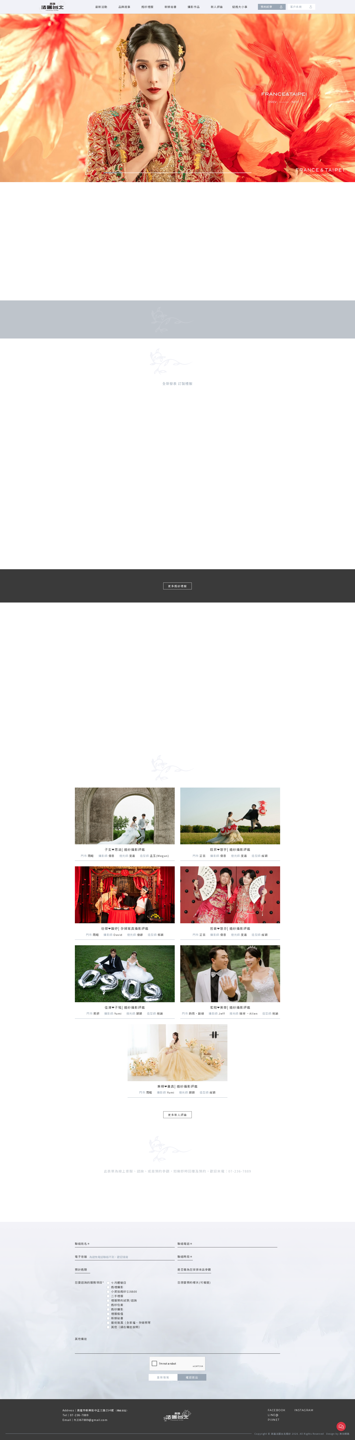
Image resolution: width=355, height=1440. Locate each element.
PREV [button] (272, 102)
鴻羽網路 (344, 1433)
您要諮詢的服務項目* (89, 1282)
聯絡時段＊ (185, 1256)
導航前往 (121, 1410)
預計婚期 (82, 1269)
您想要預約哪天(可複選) (194, 1282)
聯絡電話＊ (185, 1244)
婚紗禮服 (147, 7)
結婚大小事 (240, 7)
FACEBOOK (276, 1410)
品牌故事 (124, 7)
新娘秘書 (171, 7)
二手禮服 (117, 1296)
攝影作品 (194, 7)
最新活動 (101, 7)
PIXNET (274, 1420)
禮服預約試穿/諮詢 (124, 1300)
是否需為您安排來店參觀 (194, 1269)
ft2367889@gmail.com (91, 1420)
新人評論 (217, 7)
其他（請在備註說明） (126, 1327)
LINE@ (273, 1415)
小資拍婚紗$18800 (124, 1291)
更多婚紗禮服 (177, 586)
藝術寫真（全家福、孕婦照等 (131, 1322)
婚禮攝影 (117, 1287)
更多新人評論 (177, 1115)
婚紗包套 (117, 1305)
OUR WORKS (70, 683)
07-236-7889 (79, 1415)
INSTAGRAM (304, 1410)
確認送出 (192, 1377)
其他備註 (81, 1339)
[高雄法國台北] (53, 6)
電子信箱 (81, 1256)
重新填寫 (163, 1377)
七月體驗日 (118, 1283)
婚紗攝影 (117, 1309)
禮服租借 (117, 1314)
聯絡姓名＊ (82, 1244)
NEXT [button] (295, 102)
